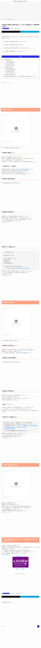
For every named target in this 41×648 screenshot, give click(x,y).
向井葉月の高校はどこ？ (10, 61)
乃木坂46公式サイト (6, 554)
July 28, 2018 (24, 430)
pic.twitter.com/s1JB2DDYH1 (16, 266)
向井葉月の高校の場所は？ (10, 62)
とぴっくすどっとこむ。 (20, 1)
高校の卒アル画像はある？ (10, 65)
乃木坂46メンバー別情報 (19, 568)
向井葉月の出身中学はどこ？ (11, 68)
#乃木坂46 (32, 425)
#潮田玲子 (36, 425)
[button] (11, 32)
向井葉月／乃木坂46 (5, 28)
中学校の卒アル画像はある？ (11, 72)
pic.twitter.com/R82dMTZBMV (9, 428)
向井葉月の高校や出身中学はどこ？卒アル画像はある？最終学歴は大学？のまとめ (20, 76)
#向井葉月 (28, 425)
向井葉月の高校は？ (8, 59)
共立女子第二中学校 (25, 349)
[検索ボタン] (1, 1)
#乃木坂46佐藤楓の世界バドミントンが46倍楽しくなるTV (15, 427)
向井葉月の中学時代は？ (10, 71)
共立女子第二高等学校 (19, 169)
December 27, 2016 (26, 268)
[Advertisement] (20, 11)
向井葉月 (16, 28)
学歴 (18, 28)
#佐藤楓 (23, 425)
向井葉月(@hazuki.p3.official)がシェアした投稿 (16, 145)
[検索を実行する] (38, 626)
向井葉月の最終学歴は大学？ (10, 74)
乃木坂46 (12, 28)
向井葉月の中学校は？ (8, 67)
